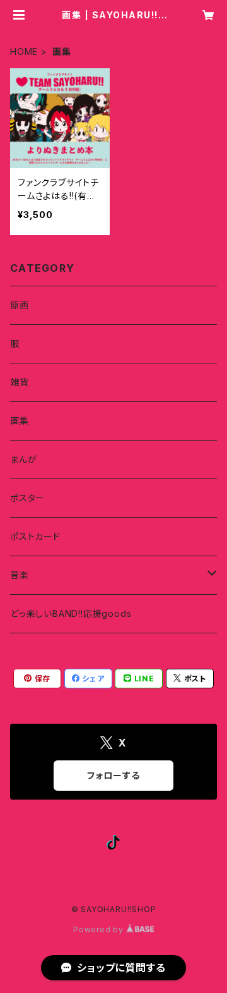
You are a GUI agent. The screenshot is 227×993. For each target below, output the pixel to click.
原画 (19, 305)
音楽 (19, 575)
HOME (24, 51)
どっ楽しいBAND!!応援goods (70, 613)
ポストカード (35, 536)
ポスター (27, 497)
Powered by (99, 929)
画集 (19, 420)
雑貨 (19, 382)
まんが (23, 459)
